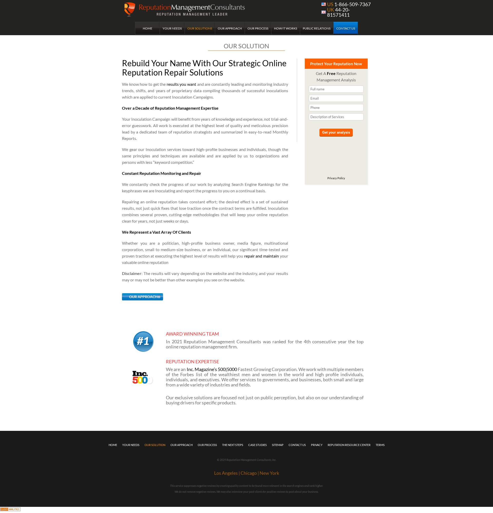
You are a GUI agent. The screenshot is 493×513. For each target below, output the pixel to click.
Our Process (258, 28)
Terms (380, 444)
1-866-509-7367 (349, 4)
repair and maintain (261, 255)
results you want (181, 84)
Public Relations (316, 28)
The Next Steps (232, 444)
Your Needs (172, 28)
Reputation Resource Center (349, 444)
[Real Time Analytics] (10, 509)
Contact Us (345, 28)
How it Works (285, 28)
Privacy (317, 444)
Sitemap (277, 444)
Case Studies (257, 444)
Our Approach (230, 28)
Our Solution (155, 444)
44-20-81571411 (338, 12)
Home (147, 28)
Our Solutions (199, 28)
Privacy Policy (336, 178)
